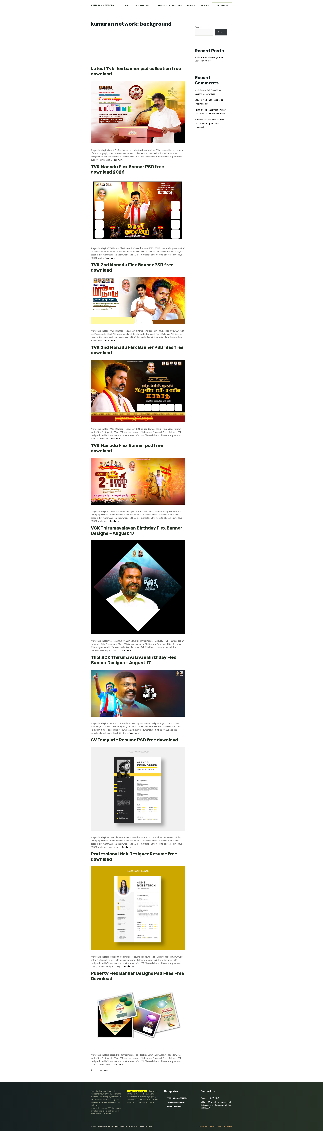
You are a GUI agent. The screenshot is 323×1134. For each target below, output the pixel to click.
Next (107, 1070)
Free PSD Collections (177, 1098)
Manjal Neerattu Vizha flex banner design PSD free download (209, 123)
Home (126, 5)
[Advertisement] (138, 47)
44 (101, 1070)
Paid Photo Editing (176, 1102)
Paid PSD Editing (174, 1106)
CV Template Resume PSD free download (134, 740)
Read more (118, 159)
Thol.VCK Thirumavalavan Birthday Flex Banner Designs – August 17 (133, 660)
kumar (198, 119)
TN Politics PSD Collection (169, 5)
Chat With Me (222, 5)
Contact (205, 5)
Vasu (197, 99)
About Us (191, 5)
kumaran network (102, 5)
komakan (199, 109)
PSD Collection (141, 5)
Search (198, 27)
